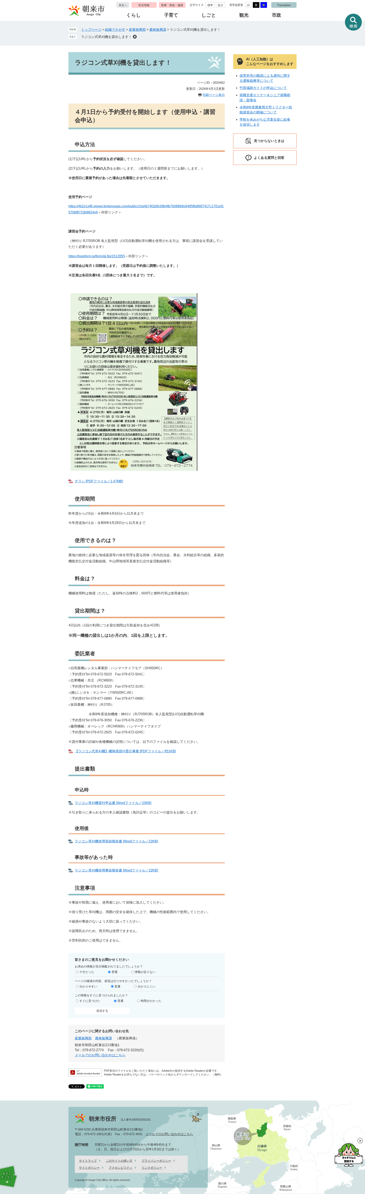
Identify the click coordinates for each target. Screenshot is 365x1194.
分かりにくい (146, 986)
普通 (114, 972)
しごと (209, 15)
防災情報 (144, 5)
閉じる (360, 1140)
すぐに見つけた (89, 1000)
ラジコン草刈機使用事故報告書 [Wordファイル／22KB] (116, 870)
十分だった (86, 972)
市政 (276, 15)
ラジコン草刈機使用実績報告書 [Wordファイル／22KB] (116, 841)
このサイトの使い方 (119, 1160)
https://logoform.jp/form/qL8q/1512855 (96, 256)
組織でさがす (115, 29)
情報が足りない (145, 972)
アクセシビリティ (120, 1167)
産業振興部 (137, 29)
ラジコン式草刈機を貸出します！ (106, 37)
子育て (171, 15)
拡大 (220, 5)
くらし (133, 15)
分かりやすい (88, 986)
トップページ (91, 29)
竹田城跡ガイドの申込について (263, 88)
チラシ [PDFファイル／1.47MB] (99, 481)
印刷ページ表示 (214, 94)
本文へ (123, 5)
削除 (135, 37)
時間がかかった (151, 1000)
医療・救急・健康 (172, 5)
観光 (244, 15)
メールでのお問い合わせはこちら (100, 1055)
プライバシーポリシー (156, 1160)
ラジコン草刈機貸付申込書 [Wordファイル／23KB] (113, 803)
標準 (210, 5)
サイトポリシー (89, 1167)
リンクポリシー (152, 1167)
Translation (284, 5)
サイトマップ (88, 1160)
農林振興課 (157, 29)
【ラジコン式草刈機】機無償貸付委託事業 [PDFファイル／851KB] (125, 751)
